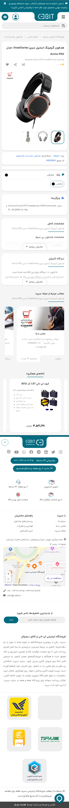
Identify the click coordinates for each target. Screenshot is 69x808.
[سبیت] (46, 16)
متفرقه (56, 156)
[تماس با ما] (40, 334)
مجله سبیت (60, 531)
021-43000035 (24, 460)
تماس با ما (61, 526)
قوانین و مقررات (25, 526)
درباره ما (62, 521)
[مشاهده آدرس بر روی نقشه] (34, 567)
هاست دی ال (20, 804)
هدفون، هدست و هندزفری (28, 156)
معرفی (58, 358)
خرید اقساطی (26, 531)
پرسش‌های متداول (23, 521)
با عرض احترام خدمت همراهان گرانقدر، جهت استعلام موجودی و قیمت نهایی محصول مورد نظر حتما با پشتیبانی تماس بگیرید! (38, 5)
